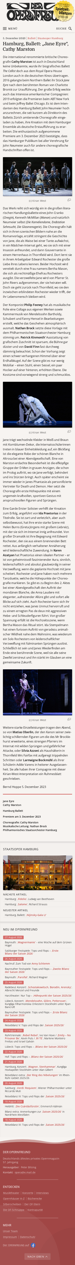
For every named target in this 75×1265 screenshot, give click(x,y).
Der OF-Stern (32, 1204)
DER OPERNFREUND (16, 1152)
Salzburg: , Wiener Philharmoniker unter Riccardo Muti (38, 1090)
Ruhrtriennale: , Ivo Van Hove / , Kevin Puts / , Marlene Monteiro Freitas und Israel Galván (38, 1038)
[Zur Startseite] (37, 11)
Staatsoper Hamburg (50, 38)
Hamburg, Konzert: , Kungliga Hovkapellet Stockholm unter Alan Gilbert (36, 1068)
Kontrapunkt (35, 1210)
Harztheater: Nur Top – (38, 995)
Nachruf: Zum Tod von (27, 963)
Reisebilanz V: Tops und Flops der (34, 1025)
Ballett (32, 38)
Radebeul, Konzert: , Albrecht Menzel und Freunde (38, 989)
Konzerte (27, 1193)
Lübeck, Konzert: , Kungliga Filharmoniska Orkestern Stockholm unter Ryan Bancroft (37, 1004)
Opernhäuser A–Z (14, 1198)
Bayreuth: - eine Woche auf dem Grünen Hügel (38, 944)
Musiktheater (11, 1193)
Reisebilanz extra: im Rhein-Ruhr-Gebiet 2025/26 (37, 1077)
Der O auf (16, 1245)
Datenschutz (27, 1237)
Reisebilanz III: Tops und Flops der (35, 1124)
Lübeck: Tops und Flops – (36, 1046)
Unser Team (10, 1231)
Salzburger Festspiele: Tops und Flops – (31, 952)
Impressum (10, 1237)
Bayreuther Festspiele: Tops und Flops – (37, 970)
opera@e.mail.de (25, 1172)
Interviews (42, 1193)
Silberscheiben (12, 1204)
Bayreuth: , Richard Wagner (26, 977)
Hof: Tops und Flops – (34, 1056)
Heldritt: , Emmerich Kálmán (33, 1106)
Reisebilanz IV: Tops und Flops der (35, 1096)
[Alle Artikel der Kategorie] (37, 873)
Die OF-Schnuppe (13, 1210)
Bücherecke (35, 1198)
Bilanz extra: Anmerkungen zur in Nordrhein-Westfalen (34, 1113)
